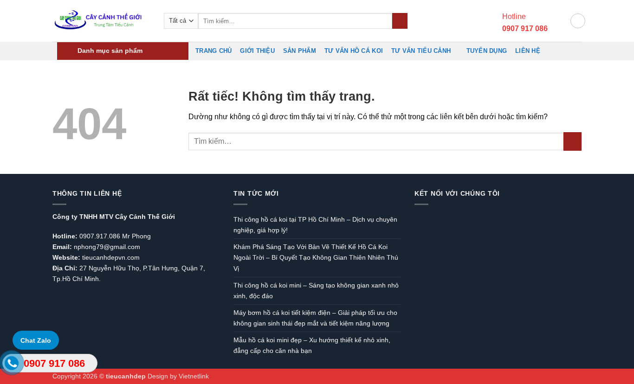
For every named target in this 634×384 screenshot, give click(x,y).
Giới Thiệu (257, 50)
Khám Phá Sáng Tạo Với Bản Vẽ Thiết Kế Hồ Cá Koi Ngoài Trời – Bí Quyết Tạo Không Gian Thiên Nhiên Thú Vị (315, 257)
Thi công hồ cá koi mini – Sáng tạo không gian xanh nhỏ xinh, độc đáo (316, 291)
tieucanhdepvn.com (111, 257)
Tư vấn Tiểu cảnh (421, 50)
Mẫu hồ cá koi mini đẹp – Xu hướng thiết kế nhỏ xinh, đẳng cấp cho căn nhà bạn (311, 345)
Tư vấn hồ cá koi (353, 50)
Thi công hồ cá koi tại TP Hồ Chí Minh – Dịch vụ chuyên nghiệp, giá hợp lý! (315, 225)
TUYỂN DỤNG (486, 50)
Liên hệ (527, 50)
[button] (558, 21)
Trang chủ (213, 50)
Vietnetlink (194, 376)
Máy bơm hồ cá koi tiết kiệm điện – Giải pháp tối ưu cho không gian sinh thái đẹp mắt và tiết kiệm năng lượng (315, 318)
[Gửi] (400, 21)
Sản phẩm (299, 50)
